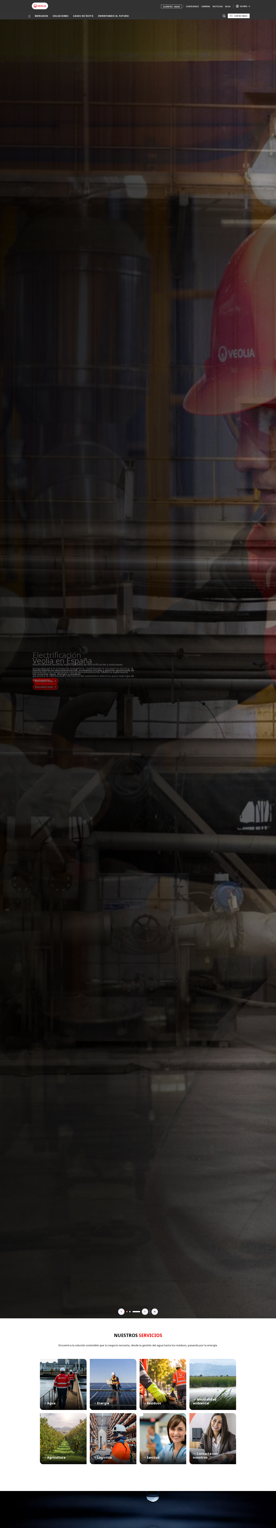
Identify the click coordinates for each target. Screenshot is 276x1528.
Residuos (163, 1384)
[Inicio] (29, 16)
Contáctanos (240, 16)
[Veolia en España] (40, 5)
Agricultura (63, 1438)
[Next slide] (145, 1311)
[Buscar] (224, 15)
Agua (63, 1384)
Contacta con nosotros (212, 1438)
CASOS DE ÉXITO (83, 15)
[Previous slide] (121, 1311)
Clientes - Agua (171, 6)
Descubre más (44, 681)
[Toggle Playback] (154, 1311)
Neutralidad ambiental (212, 1384)
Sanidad (163, 1438)
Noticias (218, 6)
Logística (113, 1438)
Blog (227, 6)
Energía (113, 1384)
